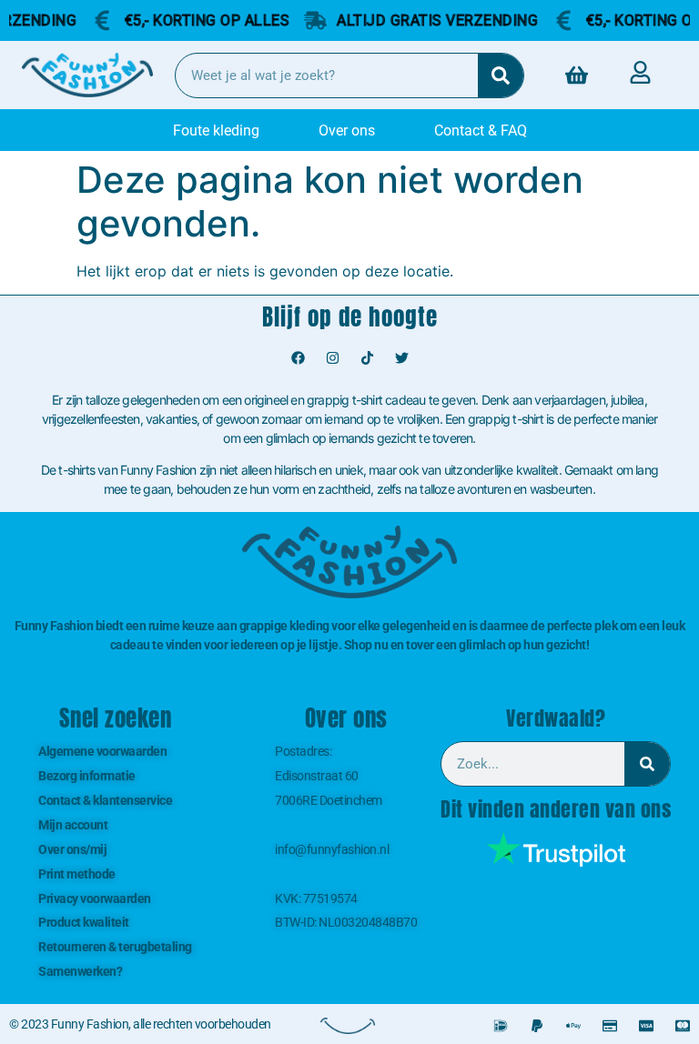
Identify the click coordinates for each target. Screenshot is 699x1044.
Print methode (77, 874)
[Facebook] (297, 358)
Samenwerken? (80, 971)
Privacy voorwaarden (94, 898)
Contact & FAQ (480, 130)
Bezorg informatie (87, 775)
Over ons (347, 130)
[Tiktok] (366, 358)
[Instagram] (332, 358)
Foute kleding (216, 130)
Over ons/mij (72, 849)
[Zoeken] (500, 75)
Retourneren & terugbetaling (115, 946)
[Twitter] (401, 358)
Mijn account (72, 825)
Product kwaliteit (83, 922)
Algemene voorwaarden (102, 751)
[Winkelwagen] (576, 75)
